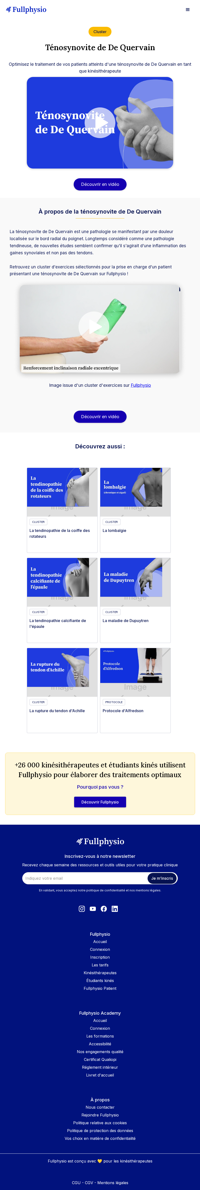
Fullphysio (141, 385)
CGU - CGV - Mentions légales (100, 1182)
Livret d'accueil (100, 1075)
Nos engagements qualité (100, 1051)
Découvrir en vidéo (100, 184)
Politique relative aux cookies (100, 1122)
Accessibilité (100, 1043)
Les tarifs (100, 965)
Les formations (100, 1036)
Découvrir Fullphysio (100, 802)
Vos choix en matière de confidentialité (100, 1138)
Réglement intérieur (100, 1067)
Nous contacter (100, 1107)
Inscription (100, 957)
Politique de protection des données (100, 1130)
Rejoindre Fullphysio (100, 1115)
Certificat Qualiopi (100, 1059)
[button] (187, 9)
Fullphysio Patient (100, 988)
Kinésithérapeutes (100, 972)
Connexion (100, 949)
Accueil (100, 941)
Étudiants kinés (100, 980)
